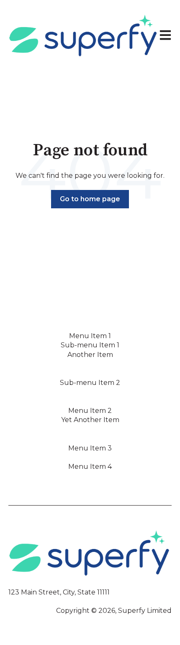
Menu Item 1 (90, 336)
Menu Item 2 (90, 411)
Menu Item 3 (90, 448)
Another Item (90, 355)
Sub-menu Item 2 (90, 383)
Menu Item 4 (90, 466)
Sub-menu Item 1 (90, 345)
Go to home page (90, 199)
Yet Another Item (90, 420)
